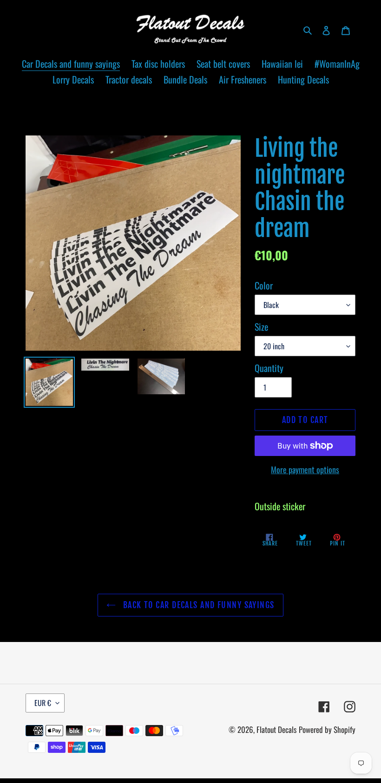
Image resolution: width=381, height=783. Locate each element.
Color (264, 285)
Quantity (269, 368)
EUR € (42, 702)
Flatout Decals (276, 729)
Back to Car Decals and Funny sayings (197, 605)
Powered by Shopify (327, 729)
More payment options (305, 469)
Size (261, 327)
